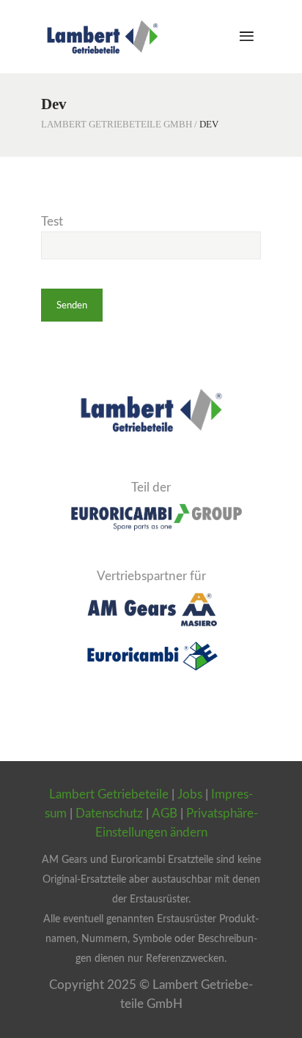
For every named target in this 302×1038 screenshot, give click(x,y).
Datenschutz (109, 813)
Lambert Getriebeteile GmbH (116, 124)
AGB (164, 813)
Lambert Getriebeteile (109, 794)
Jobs (189, 794)
